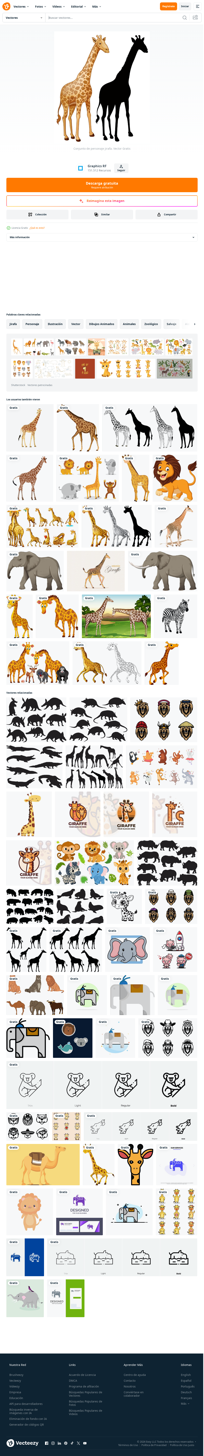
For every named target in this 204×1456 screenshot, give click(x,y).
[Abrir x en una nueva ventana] (78, 1443)
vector (75, 324)
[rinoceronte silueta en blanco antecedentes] (167, 863)
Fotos (39, 6)
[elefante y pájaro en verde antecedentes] (25, 1298)
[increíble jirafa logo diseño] (77, 814)
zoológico (151, 324)
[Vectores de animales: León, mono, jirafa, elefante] (87, 478)
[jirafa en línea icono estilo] (135, 1164)
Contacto (127, 1380)
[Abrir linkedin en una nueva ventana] (59, 1443)
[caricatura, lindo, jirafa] (162, 663)
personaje (32, 324)
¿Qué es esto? (37, 228)
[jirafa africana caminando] (176, 526)
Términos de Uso (125, 1445)
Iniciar (182, 6)
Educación (16, 1398)
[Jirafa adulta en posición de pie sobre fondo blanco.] (78, 428)
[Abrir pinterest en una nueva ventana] (65, 1443)
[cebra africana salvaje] (175, 616)
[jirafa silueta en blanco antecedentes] (94, 766)
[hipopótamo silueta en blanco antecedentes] (29, 906)
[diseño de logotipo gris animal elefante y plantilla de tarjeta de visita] (65, 1298)
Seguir (120, 170)
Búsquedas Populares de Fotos (84, 1403)
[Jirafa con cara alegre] (57, 616)
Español (183, 1380)
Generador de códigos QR (26, 1424)
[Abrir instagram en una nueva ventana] (53, 1443)
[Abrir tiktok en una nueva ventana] (72, 1443)
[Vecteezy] (6, 6)
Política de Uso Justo (179, 1445)
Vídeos (57, 6)
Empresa (15, 1392)
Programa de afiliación (83, 1386)
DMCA (72, 1380)
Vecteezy (15, 1380)
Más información (20, 237)
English (183, 1375)
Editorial (77, 6)
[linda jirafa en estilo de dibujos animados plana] (135, 478)
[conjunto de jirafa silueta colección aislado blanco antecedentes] (26, 949)
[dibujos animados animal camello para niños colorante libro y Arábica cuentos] (43, 1164)
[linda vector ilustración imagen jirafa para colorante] (124, 906)
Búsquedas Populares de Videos (84, 1412)
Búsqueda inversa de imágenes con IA (23, 1411)
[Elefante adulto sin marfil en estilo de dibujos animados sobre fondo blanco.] (35, 571)
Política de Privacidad (151, 1445)
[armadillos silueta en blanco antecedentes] (98, 719)
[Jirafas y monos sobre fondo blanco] (37, 663)
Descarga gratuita (100, 185)
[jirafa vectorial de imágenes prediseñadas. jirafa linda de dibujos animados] (99, 1164)
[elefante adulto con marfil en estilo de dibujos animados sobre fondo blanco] (162, 571)
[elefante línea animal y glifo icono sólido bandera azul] (25, 1257)
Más (95, 6)
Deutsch (183, 1392)
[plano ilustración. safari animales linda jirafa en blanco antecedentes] (29, 814)
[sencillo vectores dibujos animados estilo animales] (72, 1038)
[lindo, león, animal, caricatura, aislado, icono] (29, 1211)
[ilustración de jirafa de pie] (29, 478)
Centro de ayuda (133, 1375)
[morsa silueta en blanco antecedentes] (80, 906)
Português (185, 1386)
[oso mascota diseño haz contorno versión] (27, 1126)
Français (183, 1398)
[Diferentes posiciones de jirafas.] (42, 526)
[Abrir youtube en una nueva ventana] (84, 1443)
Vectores (20, 6)
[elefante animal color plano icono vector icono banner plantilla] (132, 995)
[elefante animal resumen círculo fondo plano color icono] (87, 995)
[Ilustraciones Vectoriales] (96, 571)
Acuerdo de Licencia (81, 1375)
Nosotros (128, 1386)
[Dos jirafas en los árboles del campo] (116, 616)
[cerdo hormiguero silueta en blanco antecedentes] (36, 719)
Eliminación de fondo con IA (27, 1419)
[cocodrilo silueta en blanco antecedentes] (34, 766)
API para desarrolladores (25, 1404)
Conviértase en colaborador (132, 1393)
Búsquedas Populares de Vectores (84, 1393)
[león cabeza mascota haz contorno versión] (167, 1038)
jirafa (13, 324)
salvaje (171, 324)
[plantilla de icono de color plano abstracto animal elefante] (115, 1038)
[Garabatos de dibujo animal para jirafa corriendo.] (107, 663)
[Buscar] (181, 17)
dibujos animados (101, 324)
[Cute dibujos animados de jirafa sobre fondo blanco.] (19, 616)
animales (129, 324)
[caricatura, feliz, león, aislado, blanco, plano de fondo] (175, 478)
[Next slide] (188, 324)
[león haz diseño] (163, 719)
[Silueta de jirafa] (149, 428)
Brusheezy (16, 1375)
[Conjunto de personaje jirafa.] (117, 526)
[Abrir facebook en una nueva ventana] (46, 1443)
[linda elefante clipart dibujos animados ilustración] (127, 949)
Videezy (14, 1386)
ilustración (55, 324)
